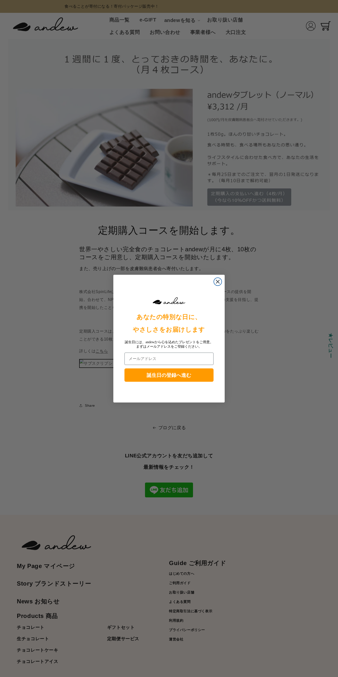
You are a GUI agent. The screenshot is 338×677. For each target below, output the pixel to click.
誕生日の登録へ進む (169, 375)
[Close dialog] (218, 282)
